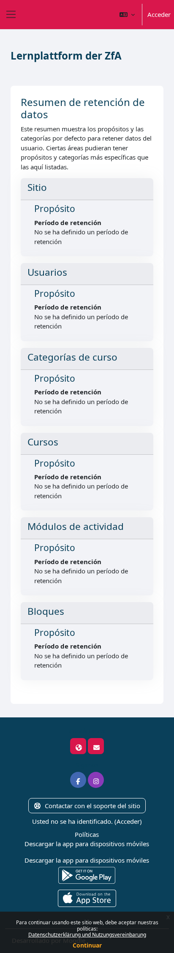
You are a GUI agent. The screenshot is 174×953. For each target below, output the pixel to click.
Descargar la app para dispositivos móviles (86, 843)
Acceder (159, 14)
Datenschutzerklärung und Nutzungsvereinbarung (87, 934)
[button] (127, 14)
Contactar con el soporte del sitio (92, 805)
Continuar (87, 945)
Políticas (87, 834)
